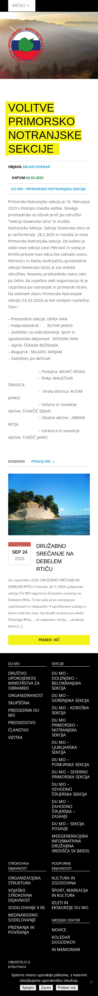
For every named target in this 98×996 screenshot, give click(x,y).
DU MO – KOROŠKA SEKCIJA (70, 710)
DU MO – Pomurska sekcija (70, 762)
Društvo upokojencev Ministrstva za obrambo (24, 680)
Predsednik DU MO (23, 713)
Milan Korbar (29, 166)
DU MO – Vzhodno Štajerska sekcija (69, 789)
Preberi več (49, 640)
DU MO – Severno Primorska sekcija (71, 774)
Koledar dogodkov (63, 939)
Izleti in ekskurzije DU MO (70, 905)
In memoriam (66, 949)
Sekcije (58, 663)
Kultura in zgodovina (64, 880)
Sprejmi (28, 988)
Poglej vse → (43, 461)
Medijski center (66, 920)
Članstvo (18, 729)
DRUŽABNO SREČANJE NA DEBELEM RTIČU (54, 557)
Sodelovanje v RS (26, 907)
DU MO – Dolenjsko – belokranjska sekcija (66, 680)
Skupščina (19, 702)
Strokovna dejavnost (18, 866)
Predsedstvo (22, 722)
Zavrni (46, 988)
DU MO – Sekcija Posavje (68, 826)
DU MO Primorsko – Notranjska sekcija (65, 727)
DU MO (14, 663)
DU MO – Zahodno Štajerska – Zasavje (63, 809)
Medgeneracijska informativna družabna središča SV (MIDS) (70, 843)
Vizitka (15, 737)
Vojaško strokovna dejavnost (20, 895)
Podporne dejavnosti (62, 866)
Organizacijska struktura (24, 880)
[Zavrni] (91, 982)
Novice (59, 929)
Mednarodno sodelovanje (23, 917)
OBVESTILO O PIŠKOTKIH (19, 964)
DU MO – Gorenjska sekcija (70, 698)
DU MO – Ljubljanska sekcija (64, 747)
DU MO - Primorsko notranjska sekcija (48, 188)
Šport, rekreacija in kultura (70, 893)
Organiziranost (25, 695)
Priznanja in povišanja (21, 930)
